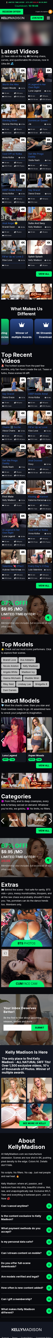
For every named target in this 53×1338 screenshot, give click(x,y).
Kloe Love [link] (7, 260)
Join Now (37, 18)
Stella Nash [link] (34, 160)
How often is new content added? (22, 1287)
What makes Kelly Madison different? (18, 1311)
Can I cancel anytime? (15, 1205)
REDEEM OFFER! (11, 11)
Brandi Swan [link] (8, 227)
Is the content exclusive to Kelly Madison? (21, 1217)
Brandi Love (9, 660)
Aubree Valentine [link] (10, 569)
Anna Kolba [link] (8, 157)
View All (43, 274)
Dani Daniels (9, 690)
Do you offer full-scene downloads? (15, 1265)
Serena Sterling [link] (10, 124)
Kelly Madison (30, 666)
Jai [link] (29, 124)
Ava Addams (27, 660)
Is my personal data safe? (17, 1241)
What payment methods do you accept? (20, 1230)
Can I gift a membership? (16, 1299)
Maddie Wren (32, 678)
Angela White (10, 672)
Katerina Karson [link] (36, 500)
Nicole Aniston (11, 666)
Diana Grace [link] (34, 193)
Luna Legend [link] (34, 90)
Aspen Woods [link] (9, 88)
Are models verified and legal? (20, 1276)
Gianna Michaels (12, 678)
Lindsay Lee (24, 684)
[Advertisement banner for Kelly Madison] (26, 291)
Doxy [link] (30, 464)
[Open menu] (48, 18)
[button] (50, 741)
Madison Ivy (28, 672)
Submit (39, 1027)
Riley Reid (8, 684)
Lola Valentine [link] (35, 569)
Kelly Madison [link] (35, 227)
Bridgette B (41, 684)
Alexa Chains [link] (8, 430)
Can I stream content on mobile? (21, 1253)
